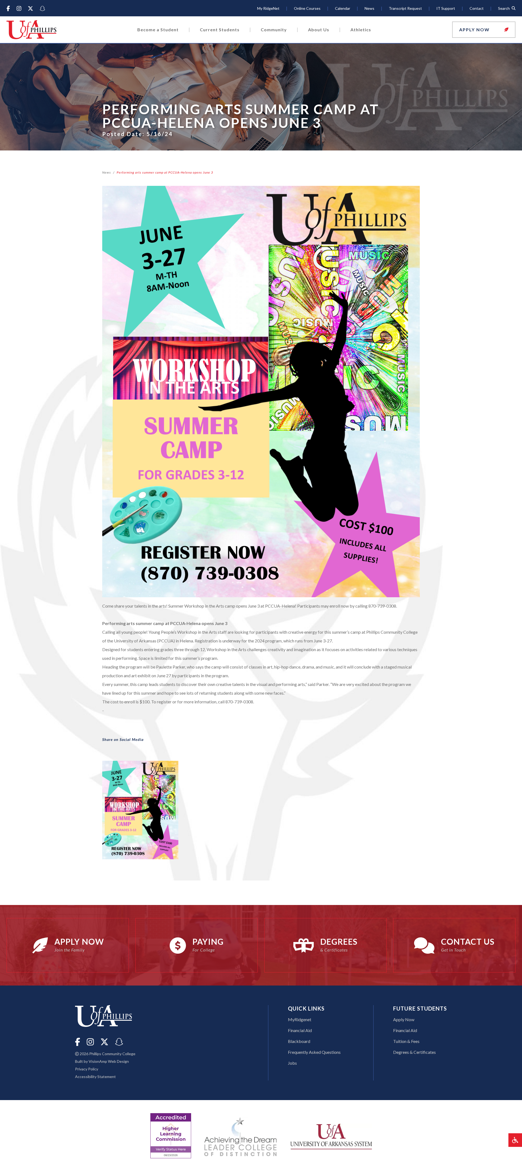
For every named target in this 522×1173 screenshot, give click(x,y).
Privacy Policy (86, 1069)
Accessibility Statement (95, 1076)
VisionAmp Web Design (109, 1061)
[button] (483, 29)
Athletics (360, 29)
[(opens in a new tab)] (331, 1135)
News (106, 172)
